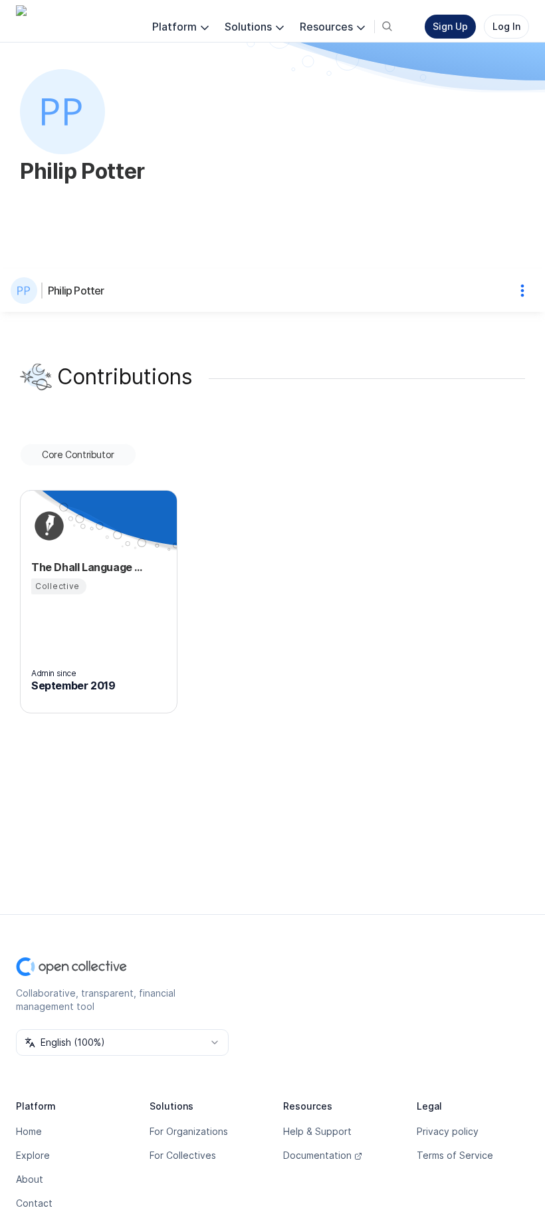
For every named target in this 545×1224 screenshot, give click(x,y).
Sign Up (450, 26)
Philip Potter (76, 290)
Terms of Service (455, 1155)
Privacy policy (448, 1131)
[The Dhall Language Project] (47, 526)
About (29, 1179)
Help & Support (317, 1131)
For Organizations (189, 1131)
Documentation (317, 1155)
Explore (33, 1155)
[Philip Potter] (27, 290)
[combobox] (122, 1042)
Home (29, 1131)
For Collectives (183, 1155)
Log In (506, 26)
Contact (34, 1203)
